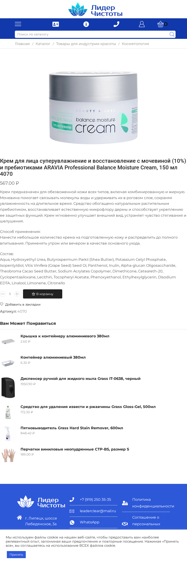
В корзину (44, 294)
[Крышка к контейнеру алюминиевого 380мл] (8, 342)
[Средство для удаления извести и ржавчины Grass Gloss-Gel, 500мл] (8, 412)
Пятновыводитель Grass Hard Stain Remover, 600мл (72, 428)
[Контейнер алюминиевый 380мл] (8, 363)
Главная (22, 44)
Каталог (43, 44)
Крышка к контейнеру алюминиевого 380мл (65, 336)
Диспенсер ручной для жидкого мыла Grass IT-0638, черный (80, 378)
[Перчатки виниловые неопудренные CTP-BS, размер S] (8, 455)
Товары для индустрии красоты (86, 44)
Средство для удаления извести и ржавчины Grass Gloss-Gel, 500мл (88, 407)
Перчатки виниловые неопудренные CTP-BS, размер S (75, 449)
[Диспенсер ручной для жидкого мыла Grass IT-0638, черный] (8, 387)
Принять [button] (16, 554)
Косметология (135, 44)
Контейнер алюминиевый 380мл (53, 357)
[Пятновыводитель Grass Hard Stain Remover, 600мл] (8, 434)
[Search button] (172, 34)
